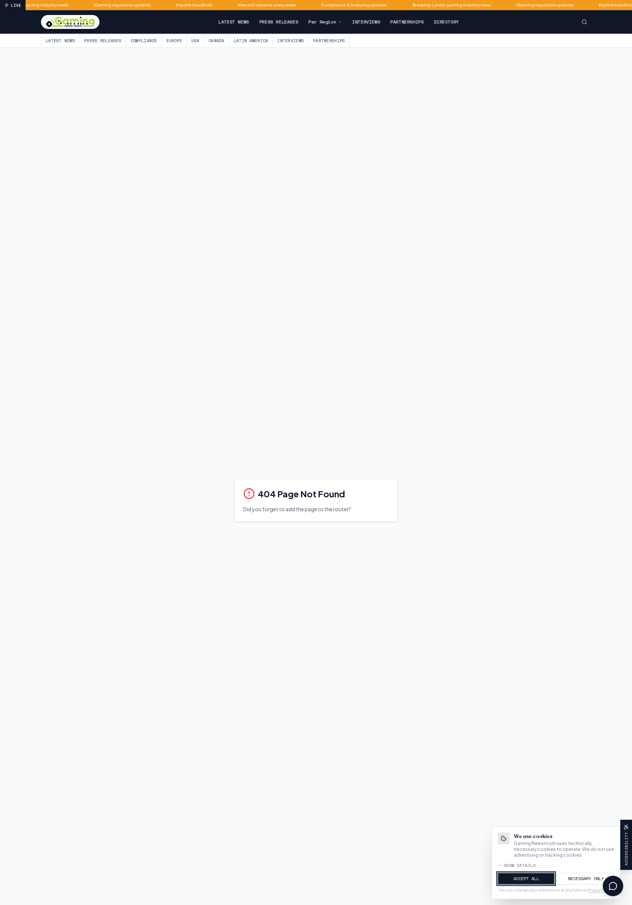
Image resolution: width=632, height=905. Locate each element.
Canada (216, 41)
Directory (446, 22)
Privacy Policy (600, 890)
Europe (174, 41)
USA (195, 41)
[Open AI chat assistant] (613, 886)
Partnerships (407, 22)
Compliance (144, 41)
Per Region (322, 22)
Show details (520, 865)
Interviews (366, 22)
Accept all (526, 878)
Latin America (251, 41)
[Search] (584, 22)
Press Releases (278, 22)
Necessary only (586, 878)
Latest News (233, 22)
